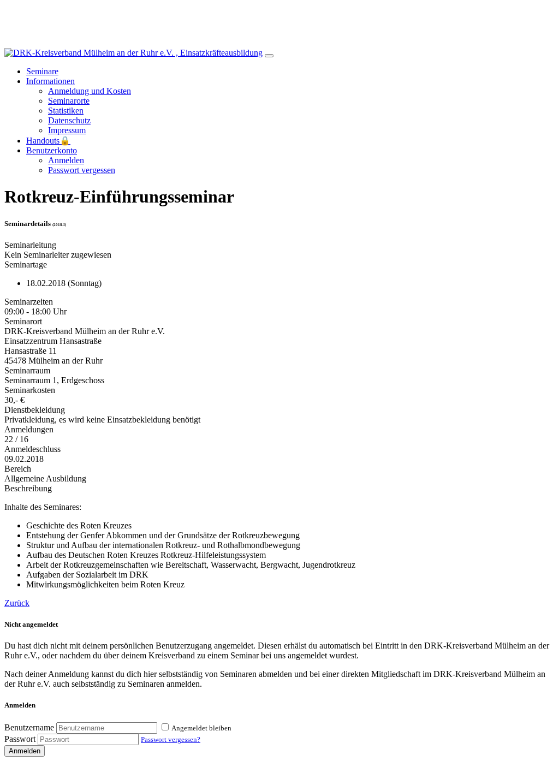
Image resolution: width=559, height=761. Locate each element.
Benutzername (29, 727)
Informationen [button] (50, 81)
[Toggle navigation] (269, 55)
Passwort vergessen (81, 170)
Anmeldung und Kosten (89, 91)
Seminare (42, 71)
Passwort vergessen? (170, 739)
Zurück (16, 603)
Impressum (67, 130)
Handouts (48, 140)
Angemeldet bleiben (201, 728)
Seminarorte (69, 100)
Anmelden (66, 160)
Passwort (19, 739)
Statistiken (66, 110)
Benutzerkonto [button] (51, 150)
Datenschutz (69, 120)
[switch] (165, 726)
